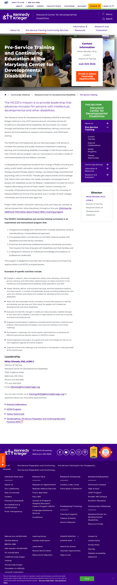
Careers (30, 6)
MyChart (82, 6)
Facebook (60, 452)
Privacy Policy (93, 545)
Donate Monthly (68, 536)
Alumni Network (67, 522)
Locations (69, 6)
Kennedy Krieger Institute (5, 95)
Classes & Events (68, 518)
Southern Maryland (97, 501)
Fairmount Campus (97, 485)
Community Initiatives (20, 95)
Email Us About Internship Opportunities (87, 76)
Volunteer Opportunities (70, 551)
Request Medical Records (44, 489)
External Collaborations (17, 404)
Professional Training (71, 506)
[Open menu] (103, 13)
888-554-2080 (34, 2)
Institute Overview (14, 477)
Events (40, 6)
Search (109, 19)
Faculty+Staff (54, 6)
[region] (58, 579)
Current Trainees (91, 138)
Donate (93, 6)
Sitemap (91, 549)
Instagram (79, 452)
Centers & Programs (41, 501)
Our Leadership (12, 489)
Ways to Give (18, 2)
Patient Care (38, 477)
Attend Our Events (68, 546)
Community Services (57, 30)
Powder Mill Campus (97, 497)
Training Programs (68, 514)
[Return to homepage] (16, 17)
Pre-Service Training (36, 30)
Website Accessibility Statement (96, 555)
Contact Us (92, 536)
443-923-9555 (87, 64)
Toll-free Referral (11, 542)
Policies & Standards (14, 501)
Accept (87, 579)
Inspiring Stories (39, 536)
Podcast (85, 452)
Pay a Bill (36, 497)
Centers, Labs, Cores (69, 485)
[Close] (113, 578)
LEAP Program (95, 493)
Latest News (37, 546)
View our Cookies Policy (47, 580)
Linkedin (72, 452)
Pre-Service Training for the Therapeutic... (77, 465)
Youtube (66, 452)
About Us (15, 30)
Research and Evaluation (102, 28)
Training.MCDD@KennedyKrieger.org (46, 394)
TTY (12, 553)
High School (93, 489)
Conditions (37, 517)
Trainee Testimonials (15, 414)
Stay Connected (12, 493)
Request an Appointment (44, 485)
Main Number (16, 548)
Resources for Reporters (42, 555)
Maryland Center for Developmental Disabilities (55, 95)
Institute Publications (41, 541)
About (19, 6)
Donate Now (66, 541)
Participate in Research (71, 489)
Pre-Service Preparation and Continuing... (37, 465)
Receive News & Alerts (41, 551)
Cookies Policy (94, 541)
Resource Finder (95, 524)
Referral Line (16, 536)
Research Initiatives (70, 477)
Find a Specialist (40, 493)
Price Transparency (13, 511)
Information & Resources (80, 28)
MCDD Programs (14, 409)
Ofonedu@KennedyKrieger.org (25, 387)
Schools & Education (98, 477)
